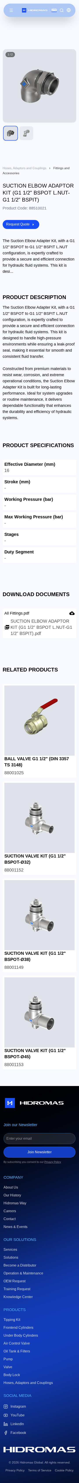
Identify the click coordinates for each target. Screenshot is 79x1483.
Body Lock (12, 1375)
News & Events (15, 1227)
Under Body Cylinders (21, 1335)
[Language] (69, 10)
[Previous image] (9, 86)
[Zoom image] (70, 55)
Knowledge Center (18, 1297)
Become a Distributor (20, 1265)
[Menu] (11, 10)
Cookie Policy (64, 1470)
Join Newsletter (39, 1152)
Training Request (17, 1289)
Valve (8, 1367)
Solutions (11, 1257)
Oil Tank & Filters (17, 1351)
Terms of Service (39, 1470)
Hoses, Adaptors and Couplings (24, 168)
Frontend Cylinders (18, 1327)
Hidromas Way (15, 1203)
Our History (12, 1195)
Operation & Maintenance (23, 1273)
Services (10, 1249)
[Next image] (70, 86)
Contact (10, 1219)
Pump (8, 1359)
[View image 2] (26, 133)
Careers (10, 1211)
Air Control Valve (17, 1343)
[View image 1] (10, 133)
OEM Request (14, 1281)
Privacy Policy (52, 1162)
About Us (11, 1187)
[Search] (62, 10)
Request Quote (18, 224)
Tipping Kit (12, 1320)
